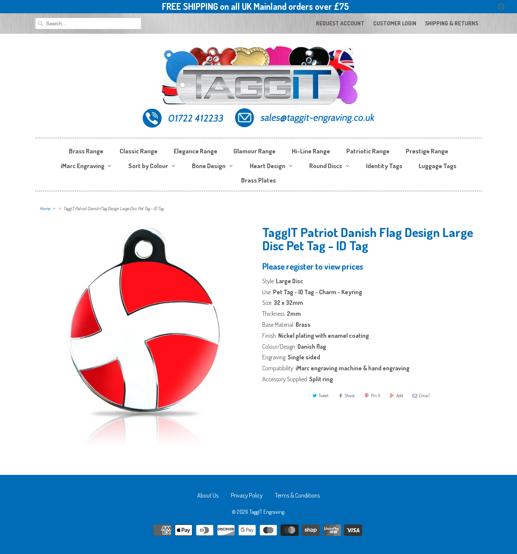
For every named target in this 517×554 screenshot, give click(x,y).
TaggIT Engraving (266, 511)
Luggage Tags (437, 166)
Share (349, 395)
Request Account (340, 23)
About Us (207, 495)
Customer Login (394, 23)
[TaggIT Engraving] (258, 87)
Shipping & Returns (451, 23)
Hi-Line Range (311, 151)
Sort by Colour (148, 166)
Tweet (324, 395)
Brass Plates (258, 180)
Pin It (375, 395)
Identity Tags (384, 166)
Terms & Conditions (297, 495)
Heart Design (267, 166)
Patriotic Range (367, 151)
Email (424, 395)
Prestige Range (427, 151)
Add (399, 395)
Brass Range (86, 151)
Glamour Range (255, 151)
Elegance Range (195, 151)
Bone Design (209, 166)
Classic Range (138, 151)
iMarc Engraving (82, 166)
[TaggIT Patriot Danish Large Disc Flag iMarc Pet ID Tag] (145, 339)
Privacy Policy (247, 495)
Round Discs (325, 166)
